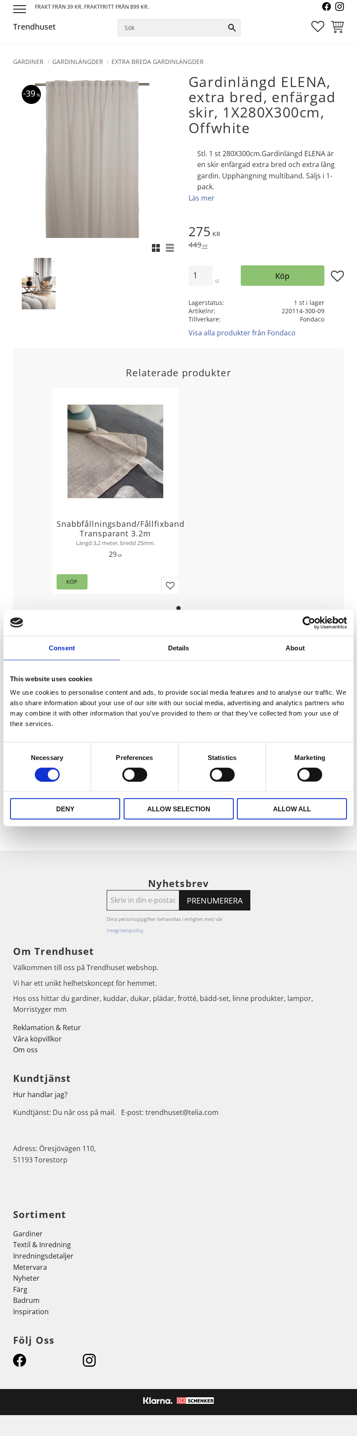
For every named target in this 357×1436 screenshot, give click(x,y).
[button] (20, 9)
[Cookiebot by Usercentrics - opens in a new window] (309, 622)
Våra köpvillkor (37, 1039)
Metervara (30, 1267)
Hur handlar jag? (40, 1094)
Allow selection (178, 809)
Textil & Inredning (42, 1244)
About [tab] (295, 647)
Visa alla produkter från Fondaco (242, 333)
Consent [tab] (62, 647)
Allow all (292, 809)
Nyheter (26, 1278)
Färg (20, 1289)
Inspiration (31, 1311)
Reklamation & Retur (47, 1027)
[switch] (134, 774)
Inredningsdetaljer (43, 1256)
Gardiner (28, 1234)
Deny (65, 809)
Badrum (26, 1300)
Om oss (25, 1049)
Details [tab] (178, 647)
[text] (266, 233)
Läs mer (202, 198)
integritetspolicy (125, 930)
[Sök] (232, 28)
